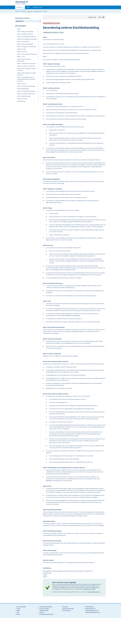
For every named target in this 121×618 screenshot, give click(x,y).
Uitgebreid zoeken (38, 11)
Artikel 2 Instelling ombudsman (25, 34)
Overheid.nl (19, 7)
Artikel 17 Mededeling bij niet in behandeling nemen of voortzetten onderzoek (26, 79)
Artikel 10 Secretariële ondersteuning (26, 54)
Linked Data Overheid (68, 608)
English (18, 610)
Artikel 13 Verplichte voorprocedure (26, 63)
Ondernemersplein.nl (90, 610)
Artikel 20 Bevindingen (23, 88)
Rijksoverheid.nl (89, 608)
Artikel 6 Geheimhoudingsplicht (25, 44)
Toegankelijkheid (43, 610)
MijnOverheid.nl (89, 606)
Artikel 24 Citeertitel (22, 98)
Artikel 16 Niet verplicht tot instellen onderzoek (26, 74)
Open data (65, 606)
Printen (100, 17)
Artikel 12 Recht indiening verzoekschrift (24, 60)
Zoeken (28, 7)
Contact (18, 608)
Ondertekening (21, 101)
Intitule (19, 29)
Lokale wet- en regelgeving (26, 11)
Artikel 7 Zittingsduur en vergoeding (26, 46)
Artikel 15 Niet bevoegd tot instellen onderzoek (26, 69)
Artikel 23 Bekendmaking (23, 96)
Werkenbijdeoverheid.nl (91, 612)
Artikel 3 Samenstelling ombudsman (26, 36)
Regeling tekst (19, 21)
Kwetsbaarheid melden (45, 614)
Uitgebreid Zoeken (37, 7)
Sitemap (41, 612)
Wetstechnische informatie (22, 18)
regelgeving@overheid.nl (93, 592)
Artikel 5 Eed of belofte (23, 41)
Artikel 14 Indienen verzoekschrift (26, 66)
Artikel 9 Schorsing (22, 51)
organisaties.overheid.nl (89, 589)
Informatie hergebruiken (45, 606)
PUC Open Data (66, 610)
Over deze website (21, 606)
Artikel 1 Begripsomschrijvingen (25, 31)
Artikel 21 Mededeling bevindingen (26, 91)
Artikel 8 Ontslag (21, 49)
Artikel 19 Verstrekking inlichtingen (26, 86)
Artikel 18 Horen (21, 83)
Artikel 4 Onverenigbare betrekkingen (27, 39)
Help (17, 612)
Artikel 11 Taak (21, 56)
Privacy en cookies (44, 608)
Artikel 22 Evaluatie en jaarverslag (26, 93)
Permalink (91, 17)
